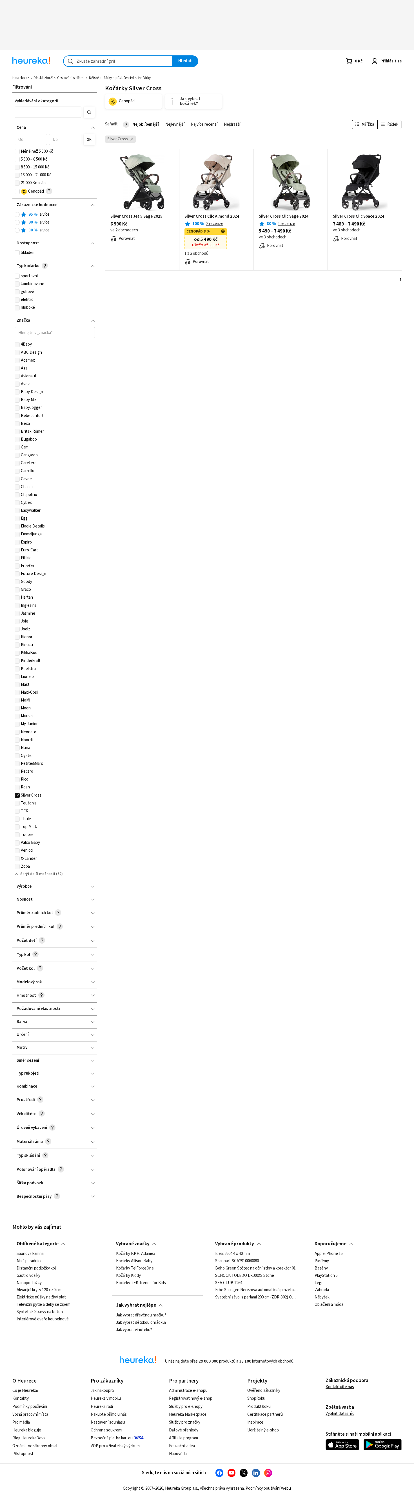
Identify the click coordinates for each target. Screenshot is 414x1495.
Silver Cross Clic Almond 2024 (211, 216)
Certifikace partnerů (265, 1414)
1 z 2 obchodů (196, 253)
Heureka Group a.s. (181, 1488)
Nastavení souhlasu (108, 1422)
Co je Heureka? (25, 1390)
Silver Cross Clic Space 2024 (358, 216)
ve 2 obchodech (124, 230)
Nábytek (322, 1297)
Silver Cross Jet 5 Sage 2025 (136, 216)
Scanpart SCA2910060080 (237, 1261)
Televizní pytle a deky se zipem (43, 1305)
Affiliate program (183, 1438)
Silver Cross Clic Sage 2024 (283, 216)
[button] (48, 112)
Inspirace (255, 1422)
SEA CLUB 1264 (228, 1283)
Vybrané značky (133, 1244)
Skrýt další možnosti (37, 873)
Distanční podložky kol (36, 1268)
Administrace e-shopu (188, 1390)
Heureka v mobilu (106, 1398)
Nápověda (178, 1454)
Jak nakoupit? (103, 1390)
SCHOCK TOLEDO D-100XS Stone (244, 1275)
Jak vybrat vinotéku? (134, 1329)
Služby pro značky (184, 1422)
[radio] (17, 214)
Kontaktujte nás (340, 1387)
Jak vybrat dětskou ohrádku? (141, 1322)
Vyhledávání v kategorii (36, 101)
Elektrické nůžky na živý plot (41, 1297)
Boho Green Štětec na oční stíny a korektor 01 (255, 1268)
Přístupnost (23, 1454)
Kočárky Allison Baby (134, 1261)
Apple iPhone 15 (329, 1254)
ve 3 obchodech (272, 237)
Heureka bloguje (26, 1430)
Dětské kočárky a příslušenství (111, 77)
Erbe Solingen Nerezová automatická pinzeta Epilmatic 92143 (256, 1290)
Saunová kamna (30, 1254)
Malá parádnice (30, 1261)
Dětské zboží (43, 77)
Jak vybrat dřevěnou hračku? (141, 1315)
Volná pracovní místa (30, 1414)
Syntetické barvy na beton (40, 1312)
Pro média (21, 1422)
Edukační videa (182, 1446)
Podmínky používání (29, 1407)
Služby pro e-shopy (185, 1407)
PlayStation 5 (326, 1275)
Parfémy (322, 1261)
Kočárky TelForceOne (135, 1268)
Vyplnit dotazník (340, 1414)
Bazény (321, 1268)
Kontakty (20, 1398)
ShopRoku (256, 1398)
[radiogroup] (55, 222)
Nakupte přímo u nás (109, 1414)
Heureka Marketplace (187, 1414)
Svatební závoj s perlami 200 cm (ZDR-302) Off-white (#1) (256, 1297)
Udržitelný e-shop (263, 1430)
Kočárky (144, 77)
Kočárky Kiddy (128, 1275)
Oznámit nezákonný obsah (35, 1446)
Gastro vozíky (28, 1275)
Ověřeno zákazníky (263, 1390)
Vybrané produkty (234, 1244)
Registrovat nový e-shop (190, 1398)
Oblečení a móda (329, 1305)
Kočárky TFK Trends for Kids (141, 1283)
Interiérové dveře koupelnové (43, 1319)
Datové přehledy (183, 1430)
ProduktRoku (259, 1407)
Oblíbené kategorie (38, 1244)
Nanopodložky (29, 1283)
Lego (319, 1283)
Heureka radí (102, 1407)
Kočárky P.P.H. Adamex (135, 1254)
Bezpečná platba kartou (112, 1438)
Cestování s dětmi (70, 77)
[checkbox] (17, 151)
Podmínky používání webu (268, 1488)
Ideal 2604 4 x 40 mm (232, 1254)
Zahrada (322, 1290)
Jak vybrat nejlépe (136, 1305)
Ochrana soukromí (106, 1430)
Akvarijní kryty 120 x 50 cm (39, 1290)
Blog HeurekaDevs (28, 1438)
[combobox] (118, 61)
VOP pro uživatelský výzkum (115, 1446)
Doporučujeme (330, 1244)
